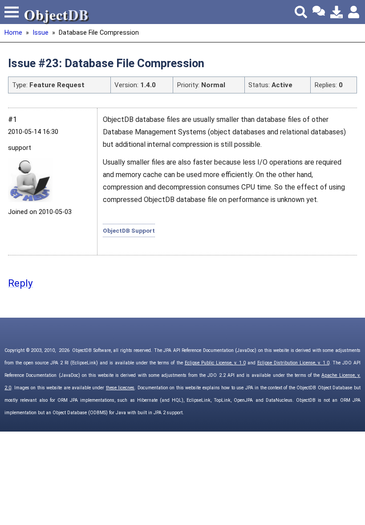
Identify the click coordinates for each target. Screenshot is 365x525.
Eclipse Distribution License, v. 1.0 (293, 363)
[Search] (301, 12)
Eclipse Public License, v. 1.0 (215, 363)
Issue (40, 32)
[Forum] (318, 12)
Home (13, 32)
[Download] (336, 12)
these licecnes (120, 388)
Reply (20, 283)
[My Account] (354, 12)
